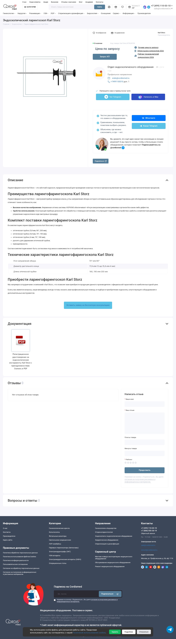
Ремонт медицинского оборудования (109, 566)
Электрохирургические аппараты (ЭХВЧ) (65, 559)
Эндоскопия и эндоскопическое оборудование (113, 536)
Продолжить (144, 470)
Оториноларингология (104, 532)
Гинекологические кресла (59, 528)
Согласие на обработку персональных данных (21, 568)
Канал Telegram (150, 126)
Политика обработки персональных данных (20, 553)
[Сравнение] (115, 7)
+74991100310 (117, 81)
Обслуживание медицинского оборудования (112, 562)
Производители (144, 13)
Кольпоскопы (54, 532)
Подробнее (128, 632)
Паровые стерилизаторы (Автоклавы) (64, 548)
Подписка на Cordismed (68, 586)
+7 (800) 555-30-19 (149, 531)
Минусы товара (131, 448)
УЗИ (45, 13)
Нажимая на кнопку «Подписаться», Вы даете (87, 600)
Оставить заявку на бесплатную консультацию (88, 305)
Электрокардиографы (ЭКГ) (60, 552)
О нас (24, 2)
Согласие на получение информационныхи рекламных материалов (19, 573)
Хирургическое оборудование (106, 540)
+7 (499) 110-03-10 (161, 5)
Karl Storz (161, 33)
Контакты (99, 2)
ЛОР (52, 13)
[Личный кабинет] (109, 7)
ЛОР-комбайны (55, 544)
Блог (80, 2)
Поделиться (99, 161)
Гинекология (8, 13)
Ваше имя (130, 399)
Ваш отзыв (130, 410)
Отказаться (143, 632)
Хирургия (22, 13)
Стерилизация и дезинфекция (70, 13)
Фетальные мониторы (57, 536)
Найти (99, 7)
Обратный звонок (148, 533)
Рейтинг (129, 459)
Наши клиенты (34, 2)
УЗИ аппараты (54, 556)
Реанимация (34, 13)
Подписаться (107, 594)
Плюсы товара (130, 437)
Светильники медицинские (60, 540)
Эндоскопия (92, 13)
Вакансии (54, 2)
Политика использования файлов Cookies (19, 557)
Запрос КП (105, 56)
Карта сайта (7, 540)
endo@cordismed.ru (120, 78)
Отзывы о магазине (68, 2)
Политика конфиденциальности (16, 560)
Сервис (116, 13)
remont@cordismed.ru (149, 550)
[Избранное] (122, 7)
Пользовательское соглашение (15, 564)
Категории (31, 7)
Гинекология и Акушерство (105, 528)
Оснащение (106, 13)
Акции (45, 2)
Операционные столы (57, 563)
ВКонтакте (150, 118)
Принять (115, 632)
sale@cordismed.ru (148, 545)
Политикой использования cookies (89, 633)
